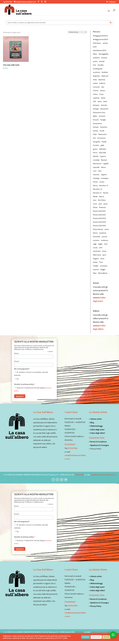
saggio (100, 244)
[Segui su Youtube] (65, 479)
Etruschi (96, 120)
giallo (102, 145)
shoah (104, 251)
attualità (100, 65)
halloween (102, 149)
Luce (94, 171)
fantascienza (97, 123)
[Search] (110, 22)
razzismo (96, 240)
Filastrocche (102, 134)
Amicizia (104, 58)
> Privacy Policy (95, 606)
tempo (95, 262)
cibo (102, 87)
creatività (96, 98)
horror (95, 153)
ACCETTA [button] (86, 637)
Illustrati (104, 160)
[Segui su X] (57, 479)
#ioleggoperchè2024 (100, 36)
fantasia (96, 127)
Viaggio (102, 269)
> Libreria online (95, 419)
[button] (113, 634)
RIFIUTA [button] (106, 637)
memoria (96, 174)
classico (102, 90)
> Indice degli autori (96, 429)
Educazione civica (99, 112)
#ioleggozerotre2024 (100, 39)
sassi (105, 244)
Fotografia (96, 142)
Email (17, 361)
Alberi (95, 54)
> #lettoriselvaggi (96, 426)
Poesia (95, 207)
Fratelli (104, 142)
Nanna (95, 185)
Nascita (105, 193)
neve (94, 200)
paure (106, 204)
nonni (95, 204)
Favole (102, 131)
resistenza (104, 240)
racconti (104, 237)
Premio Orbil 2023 (99, 218)
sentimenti (96, 251)
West (94, 273)
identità (95, 156)
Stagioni (96, 259)
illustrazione (97, 164)
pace (100, 204)
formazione (101, 138)
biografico (96, 76)
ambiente (96, 58)
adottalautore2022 (99, 50)
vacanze (96, 269)
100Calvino (97, 43)
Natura (101, 196)
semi (100, 248)
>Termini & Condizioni (98, 442)
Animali (101, 61)
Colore (95, 94)
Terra (101, 262)
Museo (95, 182)
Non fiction (102, 200)
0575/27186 (72, 448)
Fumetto (96, 145)
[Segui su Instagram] (61, 479)
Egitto (95, 116)
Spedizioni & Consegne (99, 445)
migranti (104, 174)
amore (95, 61)
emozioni (102, 116)
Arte (94, 65)
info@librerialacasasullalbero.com (103, 475)
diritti (105, 101)
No (18, 379)
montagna (104, 178)
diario (100, 101)
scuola (95, 248)
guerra (95, 149)
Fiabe (95, 134)
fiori (94, 138)
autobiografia (97, 69)
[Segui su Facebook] (53, 479)
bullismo (102, 83)
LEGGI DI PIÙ (96, 637)
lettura (103, 167)
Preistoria (102, 207)
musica (101, 182)
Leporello (96, 167)
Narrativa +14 (97, 189)
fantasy (95, 131)
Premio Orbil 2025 (99, 226)
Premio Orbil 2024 (99, 222)
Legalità (105, 164)
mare (99, 171)
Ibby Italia (102, 153)
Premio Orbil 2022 (99, 215)
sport (104, 255)
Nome (16, 353)
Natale (95, 196)
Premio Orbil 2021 (99, 211)
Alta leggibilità (103, 54)
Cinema (95, 90)
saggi (94, 244)
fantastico (103, 127)
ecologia (96, 109)
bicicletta (105, 72)
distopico (96, 105)
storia (102, 259)
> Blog (91, 422)
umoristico (103, 266)
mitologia (96, 178)
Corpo (101, 94)
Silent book (97, 255)
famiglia (103, 120)
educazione (104, 109)
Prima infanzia (98, 229)
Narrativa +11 (103, 185)
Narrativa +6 (97, 193)
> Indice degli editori (97, 433)
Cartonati (96, 87)
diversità (104, 105)
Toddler (95, 266)
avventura (96, 72)
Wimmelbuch (102, 273)
